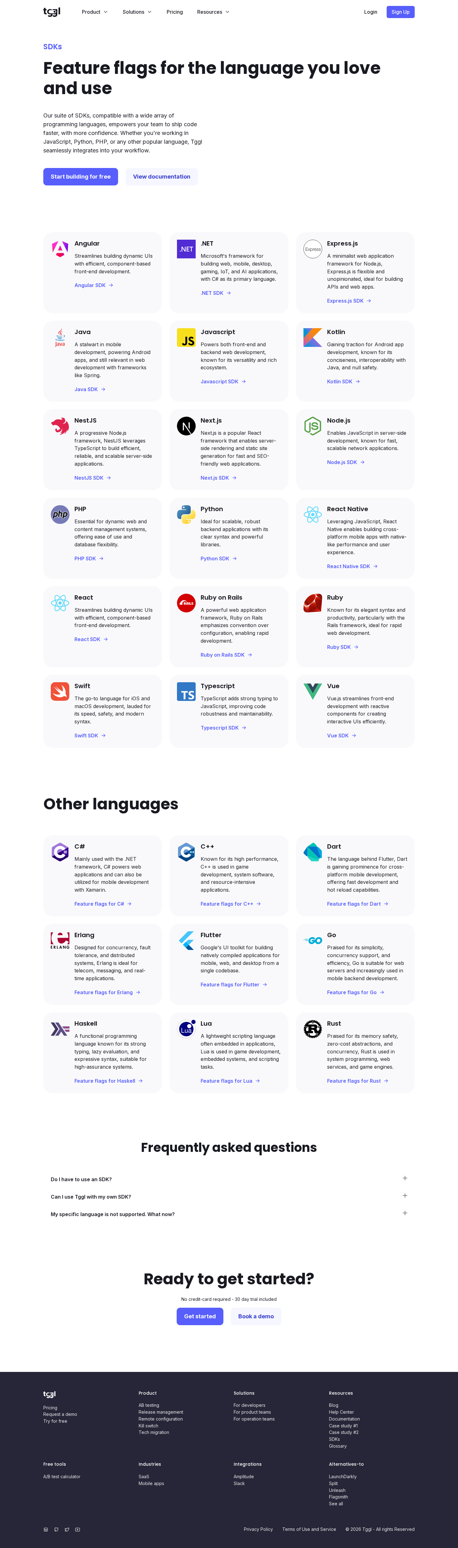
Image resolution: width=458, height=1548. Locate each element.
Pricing (175, 12)
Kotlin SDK (339, 381)
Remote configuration (161, 1418)
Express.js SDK (345, 301)
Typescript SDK (220, 728)
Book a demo (256, 1316)
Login (370, 12)
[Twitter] (68, 1529)
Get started (200, 1316)
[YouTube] (79, 1529)
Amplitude (244, 1476)
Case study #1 (343, 1425)
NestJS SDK (88, 478)
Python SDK (215, 558)
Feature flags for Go (352, 992)
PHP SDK (85, 558)
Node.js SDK (342, 462)
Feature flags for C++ (227, 904)
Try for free (55, 1421)
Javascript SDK (219, 381)
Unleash (337, 1490)
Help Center (341, 1412)
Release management (161, 1412)
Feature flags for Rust (354, 1081)
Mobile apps (151, 1483)
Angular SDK (90, 285)
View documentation (161, 176)
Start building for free (81, 176)
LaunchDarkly (343, 1476)
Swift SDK (86, 735)
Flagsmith (338, 1496)
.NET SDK (212, 293)
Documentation (344, 1418)
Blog (333, 1405)
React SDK (87, 639)
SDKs (334, 1439)
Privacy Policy (258, 1529)
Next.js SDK (215, 478)
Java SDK (86, 389)
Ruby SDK (339, 647)
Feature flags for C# (99, 904)
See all (336, 1503)
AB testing (149, 1405)
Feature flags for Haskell (104, 1081)
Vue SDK (338, 735)
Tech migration (154, 1432)
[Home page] (59, 12)
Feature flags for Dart (354, 904)
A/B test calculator (61, 1476)
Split (333, 1483)
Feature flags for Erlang (103, 992)
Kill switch (148, 1425)
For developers (249, 1405)
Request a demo (60, 1414)
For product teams (252, 1412)
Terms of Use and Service (309, 1529)
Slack (239, 1483)
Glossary (338, 1446)
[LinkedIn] (47, 1529)
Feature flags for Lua (226, 1081)
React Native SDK (348, 566)
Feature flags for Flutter (230, 984)
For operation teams (254, 1418)
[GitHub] (57, 1529)
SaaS (144, 1476)
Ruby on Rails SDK (223, 655)
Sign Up (401, 12)
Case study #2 (344, 1432)
